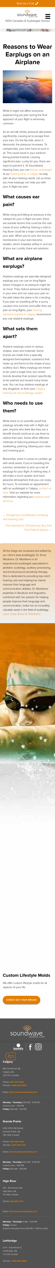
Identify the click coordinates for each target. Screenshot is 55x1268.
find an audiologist (41, 170)
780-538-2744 (17, 1141)
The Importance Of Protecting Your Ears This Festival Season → (28, 528)
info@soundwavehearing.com (23, 1092)
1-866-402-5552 (19, 1085)
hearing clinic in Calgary (24, 174)
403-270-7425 (17, 1082)
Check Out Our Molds (21, 1000)
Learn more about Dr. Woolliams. (22, 614)
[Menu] (47, 15)
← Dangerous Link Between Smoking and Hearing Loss (25, 517)
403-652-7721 (16, 1201)
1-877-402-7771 (18, 1145)
